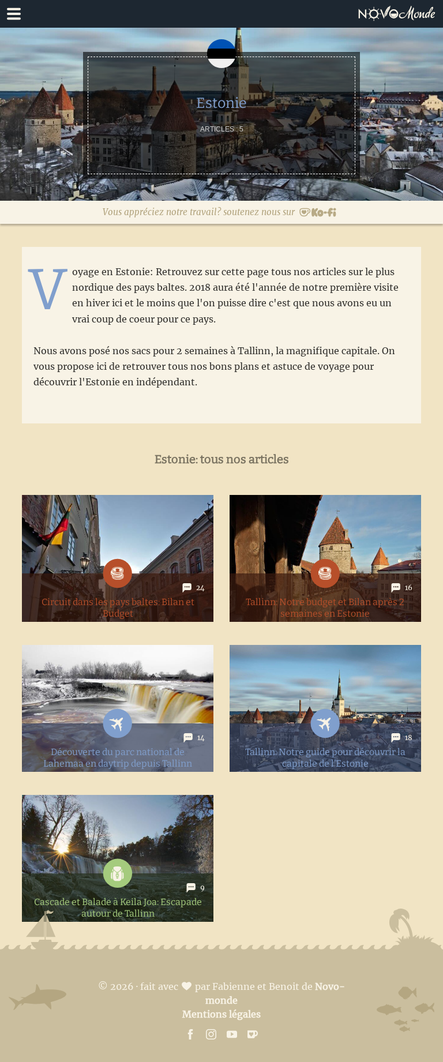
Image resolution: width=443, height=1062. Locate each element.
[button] (221, 14)
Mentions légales (221, 1014)
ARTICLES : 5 (221, 129)
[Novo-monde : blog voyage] (399, 14)
